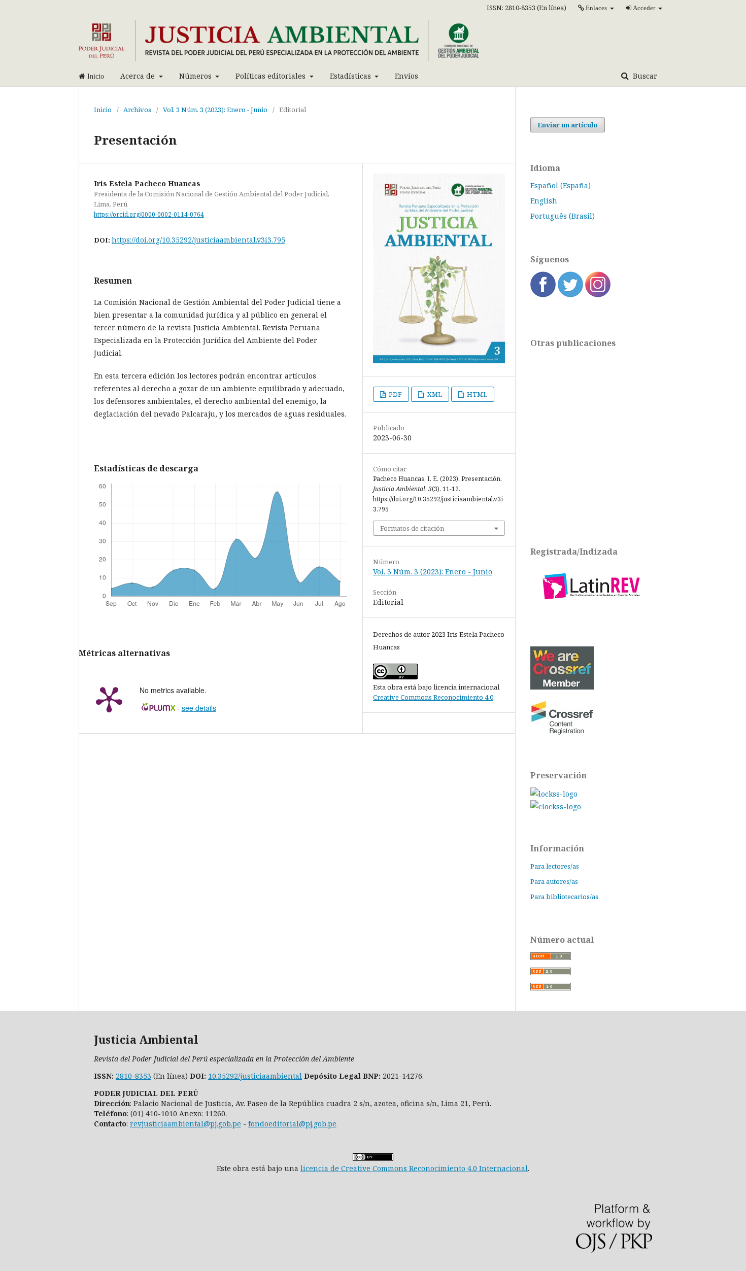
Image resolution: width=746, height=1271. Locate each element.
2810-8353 (133, 1076)
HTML (476, 394)
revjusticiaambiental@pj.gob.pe (185, 1123)
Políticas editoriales (271, 76)
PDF (394, 394)
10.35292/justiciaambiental (255, 1076)
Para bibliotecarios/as (564, 896)
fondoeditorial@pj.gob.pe (292, 1123)
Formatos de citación (412, 528)
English (543, 200)
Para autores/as (554, 881)
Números (196, 76)
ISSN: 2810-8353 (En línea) (526, 7)
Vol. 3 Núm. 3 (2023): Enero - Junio (215, 109)
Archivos (137, 109)
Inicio (103, 109)
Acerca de (138, 76)
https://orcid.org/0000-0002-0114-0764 (149, 214)
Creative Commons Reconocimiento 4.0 (433, 697)
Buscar (644, 76)
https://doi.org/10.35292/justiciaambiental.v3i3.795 (198, 240)
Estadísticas (351, 76)
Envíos (406, 76)
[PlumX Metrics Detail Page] (109, 698)
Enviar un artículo (567, 124)
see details (199, 708)
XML (434, 394)
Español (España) (560, 185)
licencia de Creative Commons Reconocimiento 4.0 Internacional (414, 1168)
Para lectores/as (554, 866)
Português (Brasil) (562, 216)
